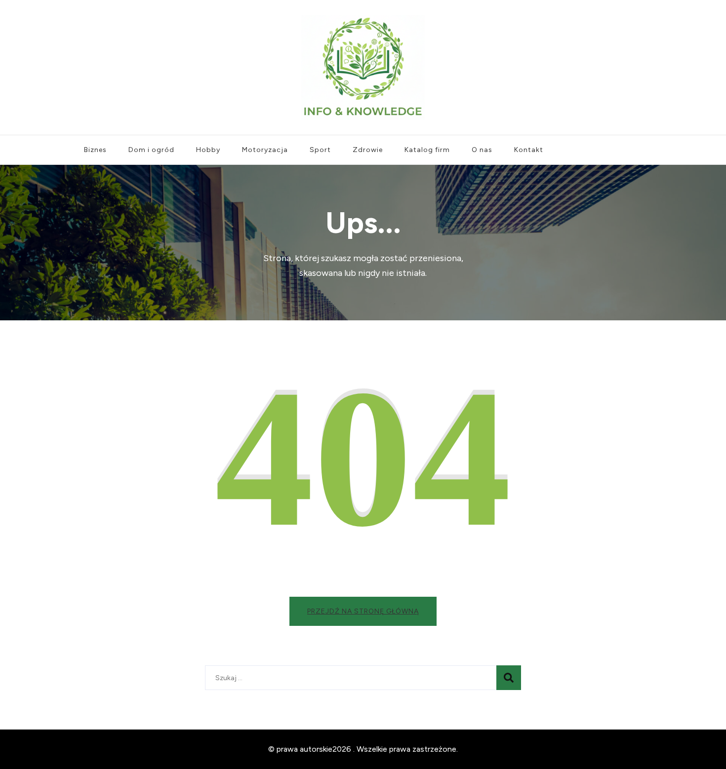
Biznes (95, 150)
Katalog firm (427, 150)
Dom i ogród (151, 150)
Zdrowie (368, 150)
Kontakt (528, 150)
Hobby (208, 150)
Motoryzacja (265, 150)
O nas (482, 150)
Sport (320, 150)
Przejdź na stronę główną (363, 611)
